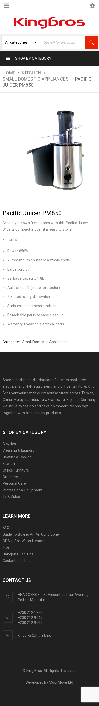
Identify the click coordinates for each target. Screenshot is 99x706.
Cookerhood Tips (17, 561)
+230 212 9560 (30, 623)
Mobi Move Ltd (61, 682)
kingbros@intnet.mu (35, 635)
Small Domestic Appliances (36, 79)
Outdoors (10, 477)
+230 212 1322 (30, 612)
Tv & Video (11, 497)
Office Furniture (16, 470)
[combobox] (20, 42)
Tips (6, 547)
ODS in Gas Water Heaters (24, 541)
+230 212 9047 (30, 618)
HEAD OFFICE (29, 595)
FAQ (6, 528)
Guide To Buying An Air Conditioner (31, 534)
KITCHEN (31, 72)
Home (9, 72)
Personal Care (14, 483)
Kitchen (9, 464)
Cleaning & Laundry (19, 450)
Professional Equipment (23, 490)
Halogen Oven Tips (18, 554)
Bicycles (9, 444)
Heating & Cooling (17, 457)
